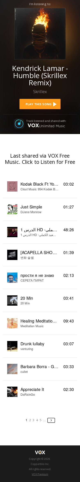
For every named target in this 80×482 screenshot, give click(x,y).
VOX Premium (40, 474)
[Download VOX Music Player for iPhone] (40, 33)
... (44, 420)
